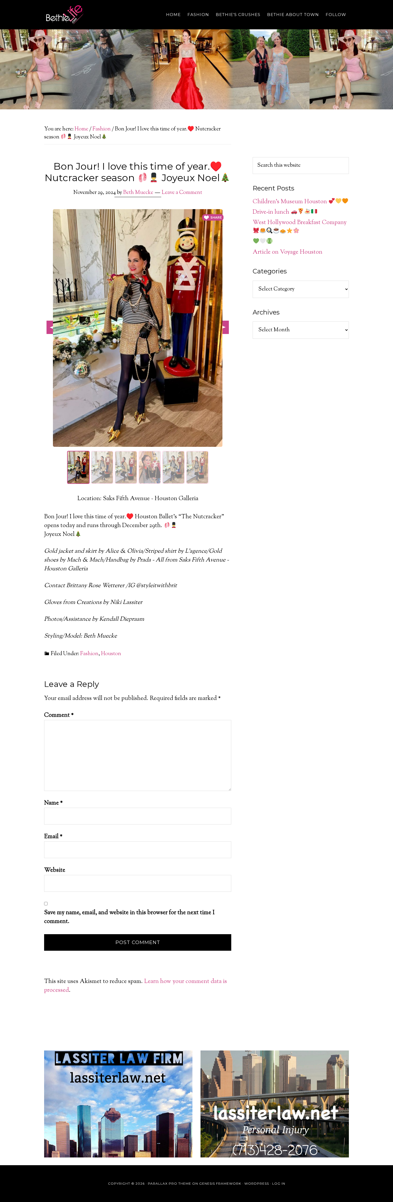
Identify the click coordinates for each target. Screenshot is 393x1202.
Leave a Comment (182, 193)
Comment (59, 715)
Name (53, 803)
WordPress (256, 1183)
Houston (111, 654)
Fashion (89, 654)
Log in (278, 1183)
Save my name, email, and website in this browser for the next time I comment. (129, 917)
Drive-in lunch (272, 212)
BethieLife (92, 14)
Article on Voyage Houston (287, 252)
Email (53, 837)
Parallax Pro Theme (169, 1183)
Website (54, 870)
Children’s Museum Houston (290, 202)
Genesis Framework (220, 1183)
